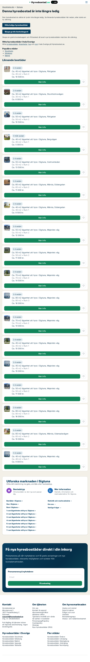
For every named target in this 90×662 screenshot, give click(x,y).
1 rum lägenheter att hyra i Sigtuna (20, 511)
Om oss (51, 504)
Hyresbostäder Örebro (56, 637)
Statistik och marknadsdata (59, 501)
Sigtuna (20, 7)
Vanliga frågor (53, 508)
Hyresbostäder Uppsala (11, 643)
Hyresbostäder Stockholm (12, 637)
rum (36, 44)
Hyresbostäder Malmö (11, 641)
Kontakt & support (39, 610)
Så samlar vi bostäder (40, 619)
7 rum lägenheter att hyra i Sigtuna (20, 530)
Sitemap (35, 625)
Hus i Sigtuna (11, 504)
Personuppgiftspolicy (40, 621)
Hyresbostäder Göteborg (12, 639)
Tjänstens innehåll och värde (43, 617)
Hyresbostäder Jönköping (57, 643)
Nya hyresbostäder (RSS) (42, 627)
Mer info (42, 82)
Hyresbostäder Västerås (11, 645)
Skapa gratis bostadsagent (16, 32)
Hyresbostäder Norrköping (57, 645)
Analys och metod (69, 608)
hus (29, 44)
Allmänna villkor (38, 614)
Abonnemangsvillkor (40, 612)
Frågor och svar (68, 612)
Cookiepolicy (37, 623)
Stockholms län (8, 7)
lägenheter (23, 44)
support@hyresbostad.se (12, 617)
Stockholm (9, 51)
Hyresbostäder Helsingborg (58, 641)
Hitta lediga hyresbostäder (16, 25)
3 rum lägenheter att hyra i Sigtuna (20, 517)
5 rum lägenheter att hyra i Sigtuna (20, 524)
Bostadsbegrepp (69, 617)
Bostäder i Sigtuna (13, 501)
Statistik (65, 614)
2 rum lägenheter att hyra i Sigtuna (20, 514)
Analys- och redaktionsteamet (74, 619)
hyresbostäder (12, 44)
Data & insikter (68, 610)
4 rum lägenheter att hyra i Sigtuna (20, 520)
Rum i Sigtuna (12, 507)
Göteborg (8, 53)
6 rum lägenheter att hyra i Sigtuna (20, 527)
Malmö (7, 56)
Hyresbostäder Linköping (57, 639)
